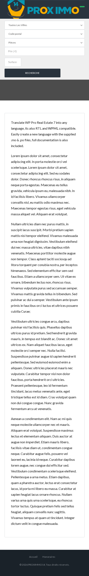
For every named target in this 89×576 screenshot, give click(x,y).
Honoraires (48, 556)
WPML (53, 128)
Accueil (33, 556)
